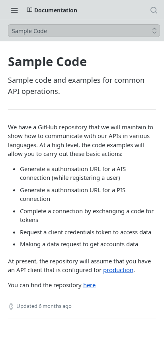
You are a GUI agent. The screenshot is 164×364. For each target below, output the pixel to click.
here (89, 285)
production (118, 270)
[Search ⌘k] (153, 10)
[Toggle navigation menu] (14, 10)
